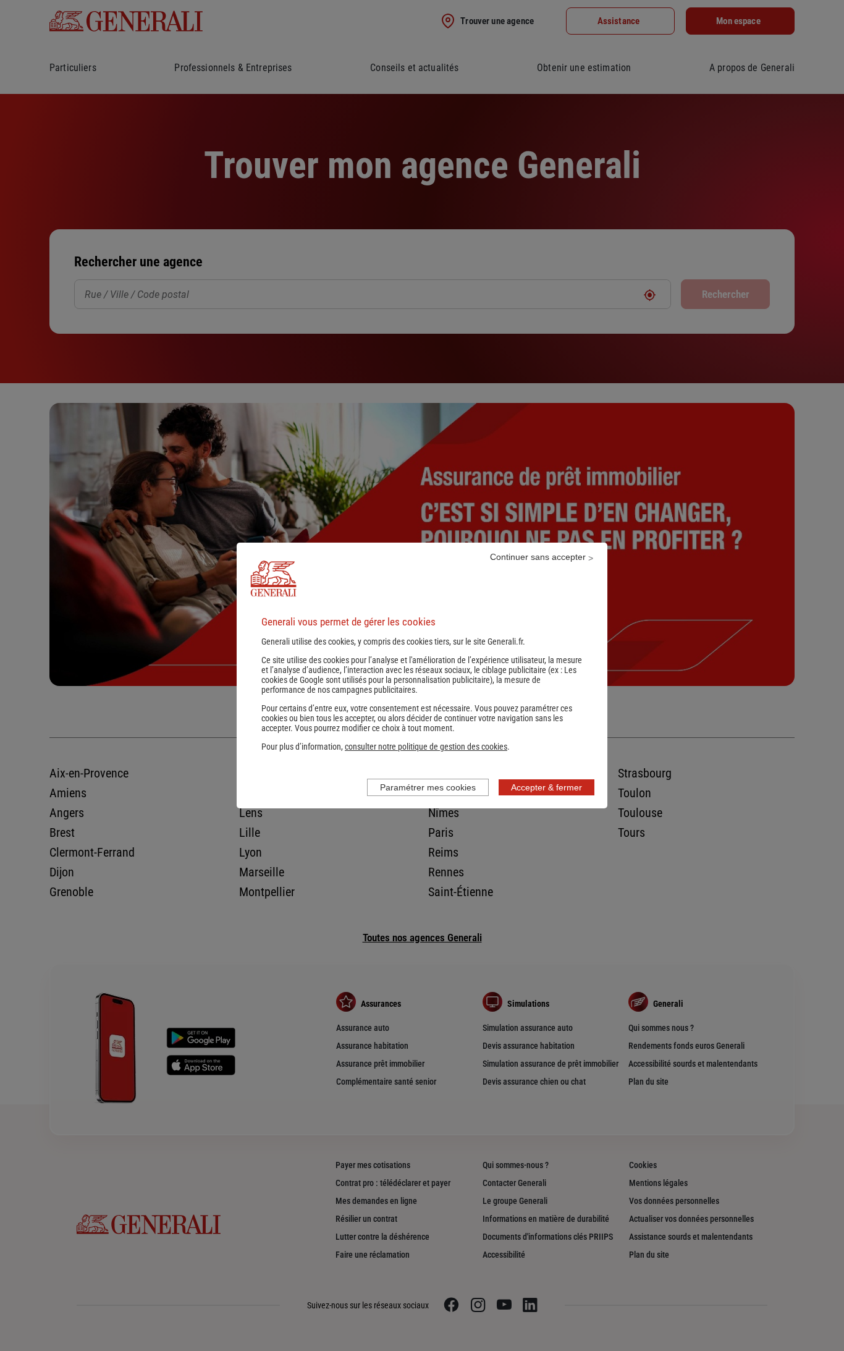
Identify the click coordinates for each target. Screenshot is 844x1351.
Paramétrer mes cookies (428, 787)
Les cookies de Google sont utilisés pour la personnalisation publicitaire (418, 675)
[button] (426, 747)
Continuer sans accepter (538, 557)
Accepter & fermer (546, 787)
